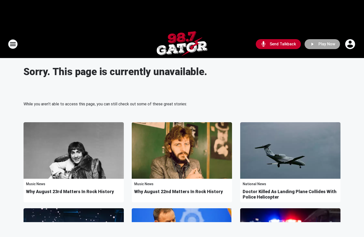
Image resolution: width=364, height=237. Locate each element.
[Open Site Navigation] (13, 44)
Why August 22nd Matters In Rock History (178, 191)
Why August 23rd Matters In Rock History (70, 191)
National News (254, 184)
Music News (35, 184)
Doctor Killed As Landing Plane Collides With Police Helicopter (290, 194)
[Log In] (350, 44)
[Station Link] (182, 44)
